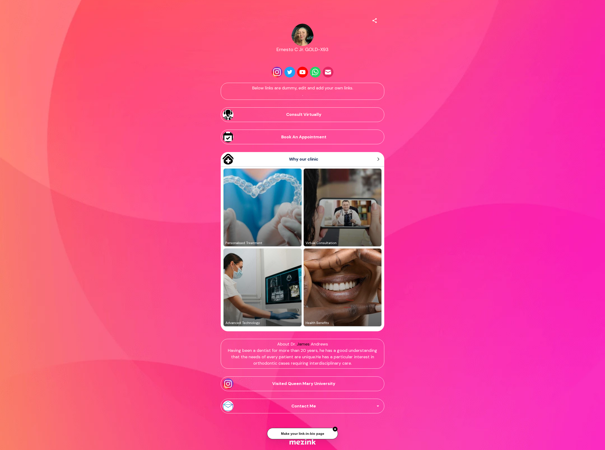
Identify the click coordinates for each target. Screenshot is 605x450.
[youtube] (302, 72)
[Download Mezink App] (303, 441)
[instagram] (277, 72)
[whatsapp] (315, 72)
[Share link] (374, 19)
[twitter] (289, 72)
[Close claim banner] (335, 427)
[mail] (328, 72)
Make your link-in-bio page (302, 431)
